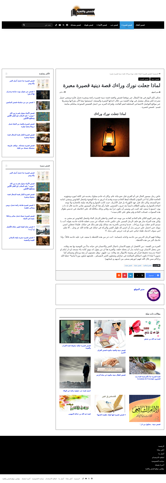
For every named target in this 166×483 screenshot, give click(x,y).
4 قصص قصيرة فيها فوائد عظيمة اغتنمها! (111, 415)
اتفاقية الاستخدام (158, 457)
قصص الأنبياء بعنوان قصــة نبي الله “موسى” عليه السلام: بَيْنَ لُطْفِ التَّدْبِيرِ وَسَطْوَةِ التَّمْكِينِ (21, 115)
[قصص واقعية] (83, 10)
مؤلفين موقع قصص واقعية (154, 469)
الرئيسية (156, 74)
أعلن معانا (160, 450)
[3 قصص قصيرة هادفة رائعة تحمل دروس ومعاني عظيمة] (43, 208)
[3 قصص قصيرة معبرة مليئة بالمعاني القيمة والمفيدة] (43, 240)
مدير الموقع (155, 92)
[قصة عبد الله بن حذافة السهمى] (75, 403)
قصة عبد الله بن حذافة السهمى (79, 414)
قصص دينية (155, 79)
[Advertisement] (145, 48)
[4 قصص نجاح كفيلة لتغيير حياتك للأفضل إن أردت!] (43, 230)
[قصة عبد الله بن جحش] (144, 328)
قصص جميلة (137, 265)
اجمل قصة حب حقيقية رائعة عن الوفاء (77, 391)
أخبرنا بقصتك (159, 465)
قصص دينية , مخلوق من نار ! (150, 424)
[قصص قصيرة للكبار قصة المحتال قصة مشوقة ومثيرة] (43, 138)
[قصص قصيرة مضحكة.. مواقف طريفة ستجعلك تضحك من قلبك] (43, 148)
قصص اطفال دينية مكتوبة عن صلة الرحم (111, 375)
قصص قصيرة (127, 25)
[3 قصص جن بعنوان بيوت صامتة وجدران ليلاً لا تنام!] (43, 94)
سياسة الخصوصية (158, 461)
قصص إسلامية (147, 265)
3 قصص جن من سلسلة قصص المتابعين (20, 102)
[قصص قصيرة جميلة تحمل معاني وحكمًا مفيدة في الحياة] (43, 219)
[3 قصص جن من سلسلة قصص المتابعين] (43, 105)
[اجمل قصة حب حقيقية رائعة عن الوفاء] (75, 372)
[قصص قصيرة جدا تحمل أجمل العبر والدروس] (43, 84)
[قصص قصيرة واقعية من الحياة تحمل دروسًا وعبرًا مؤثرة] (43, 127)
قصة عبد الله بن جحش (152, 339)
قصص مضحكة (76, 25)
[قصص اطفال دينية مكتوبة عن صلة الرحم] (110, 365)
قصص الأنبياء (102, 25)
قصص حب (114, 25)
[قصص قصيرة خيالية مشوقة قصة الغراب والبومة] (75, 331)
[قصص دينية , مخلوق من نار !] (144, 408)
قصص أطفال (140, 25)
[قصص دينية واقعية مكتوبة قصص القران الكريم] (110, 334)
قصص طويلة (88, 25)
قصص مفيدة (128, 265)
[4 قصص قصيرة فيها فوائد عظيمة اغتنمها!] (110, 403)
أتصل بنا (161, 454)
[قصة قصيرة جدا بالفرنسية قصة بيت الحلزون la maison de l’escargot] (144, 365)
